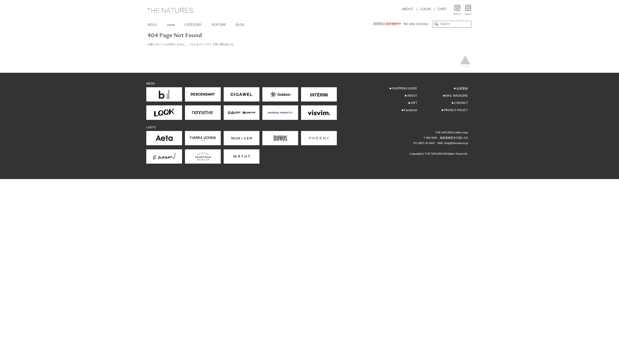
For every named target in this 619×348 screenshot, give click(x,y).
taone (171, 25)
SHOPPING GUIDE (404, 88)
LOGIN (425, 9)
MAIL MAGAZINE (456, 95)
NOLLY (152, 25)
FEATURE (219, 25)
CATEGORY (193, 25)
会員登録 (462, 88)
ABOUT (407, 9)
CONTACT (461, 103)
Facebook (410, 110)
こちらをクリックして (201, 44)
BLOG (240, 25)
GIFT (414, 103)
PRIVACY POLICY (456, 110)
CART (442, 9)
